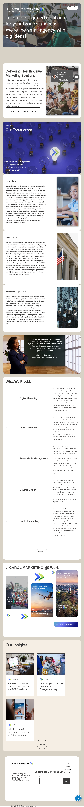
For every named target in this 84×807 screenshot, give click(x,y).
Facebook (67, 766)
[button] (70, 7)
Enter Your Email (45, 777)
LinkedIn (67, 764)
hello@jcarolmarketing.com (20, 781)
